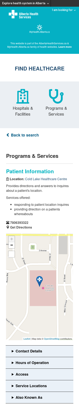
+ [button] (11, 239)
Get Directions (21, 227)
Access (22, 374)
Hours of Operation (32, 362)
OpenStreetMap (52, 338)
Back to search (24, 135)
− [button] (11, 245)
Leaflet (26, 338)
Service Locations (31, 385)
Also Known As (29, 397)
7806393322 (19, 222)
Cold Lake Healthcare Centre (46, 179)
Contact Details (29, 351)
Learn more (65, 47)
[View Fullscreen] (12, 254)
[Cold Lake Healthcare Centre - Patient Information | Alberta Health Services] (39, 281)
